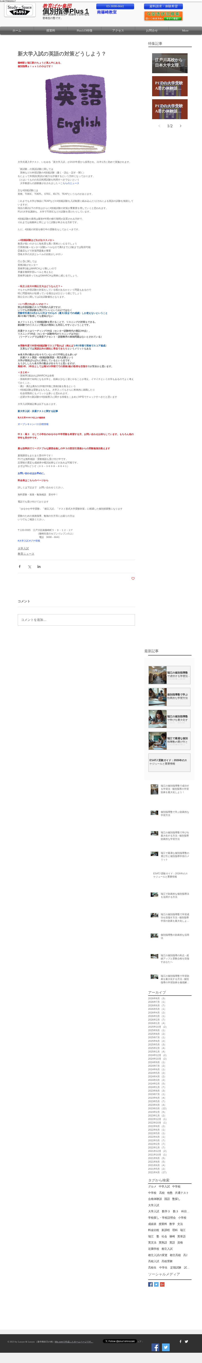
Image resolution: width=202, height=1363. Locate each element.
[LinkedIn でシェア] (39, 566)
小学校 (182, 1217)
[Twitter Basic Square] (156, 1284)
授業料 (163, 1224)
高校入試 (153, 1261)
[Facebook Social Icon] (155, 1347)
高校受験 (167, 1261)
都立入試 (167, 1248)
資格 (180, 1242)
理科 (175, 1230)
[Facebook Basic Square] (150, 1284)
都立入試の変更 (157, 1255)
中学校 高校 (156, 1192)
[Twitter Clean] (186, 1341)
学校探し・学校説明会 (162, 1217)
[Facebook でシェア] (20, 566)
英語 (172, 1242)
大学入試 (23, 548)
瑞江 (183, 1230)
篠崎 (172, 1236)
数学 (172, 1224)
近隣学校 (153, 1248)
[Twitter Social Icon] (166, 1347)
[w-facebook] (180, 1341)
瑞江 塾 (153, 1236)
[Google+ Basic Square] (162, 1284)
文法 (180, 1224)
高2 (185, 1255)
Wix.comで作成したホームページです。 (74, 1342)
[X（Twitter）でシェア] (29, 566)
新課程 (166, 1230)
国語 (167, 1198)
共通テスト (182, 1192)
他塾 (170, 1192)
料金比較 (153, 1230)
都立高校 (175, 1255)
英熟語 (163, 1242)
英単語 (181, 1236)
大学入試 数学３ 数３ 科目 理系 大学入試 (170, 1211)
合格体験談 (155, 1198)
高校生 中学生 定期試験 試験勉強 (170, 1267)
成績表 (152, 1224)
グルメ (152, 1186)
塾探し (176, 1198)
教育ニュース (26, 553)
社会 (164, 1236)
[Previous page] (159, 125)
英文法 (152, 1242)
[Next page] (180, 125)
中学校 (176, 1186)
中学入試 (164, 1186)
